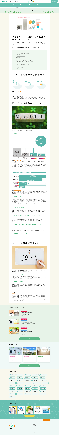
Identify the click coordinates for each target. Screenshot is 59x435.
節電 (26, 374)
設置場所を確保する (20, 65)
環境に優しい (19, 54)
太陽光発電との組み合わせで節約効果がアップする (25, 61)
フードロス (27, 388)
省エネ (12, 396)
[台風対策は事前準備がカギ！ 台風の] (21, 410)
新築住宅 (35, 391)
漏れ (11, 380)
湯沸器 (12, 374)
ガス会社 (42, 391)
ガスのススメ (20, 374)
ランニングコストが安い (21, 56)
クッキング (35, 388)
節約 (34, 385)
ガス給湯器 (20, 388)
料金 (34, 377)
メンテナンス (43, 385)
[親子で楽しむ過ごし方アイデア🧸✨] (29, 410)
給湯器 (27, 377)
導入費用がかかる (20, 67)
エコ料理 (43, 380)
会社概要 (34, 424)
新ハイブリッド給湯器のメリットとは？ (23, 53)
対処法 (12, 388)
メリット (27, 385)
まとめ (18, 68)
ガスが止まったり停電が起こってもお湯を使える (24, 60)
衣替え (20, 385)
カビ (19, 377)
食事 (19, 380)
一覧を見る (29, 415)
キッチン (12, 391)
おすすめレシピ (43, 388)
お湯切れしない (19, 57)
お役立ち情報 (44, 374)
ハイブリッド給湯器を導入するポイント (23, 64)
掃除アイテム (28, 391)
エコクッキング (36, 380)
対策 (11, 377)
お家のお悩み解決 (36, 374)
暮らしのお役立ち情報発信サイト (14, 1)
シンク (19, 391)
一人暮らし (42, 377)
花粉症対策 (27, 380)
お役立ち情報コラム (35, 425)
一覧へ (29, 338)
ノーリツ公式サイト (17, 91)
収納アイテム (13, 385)
